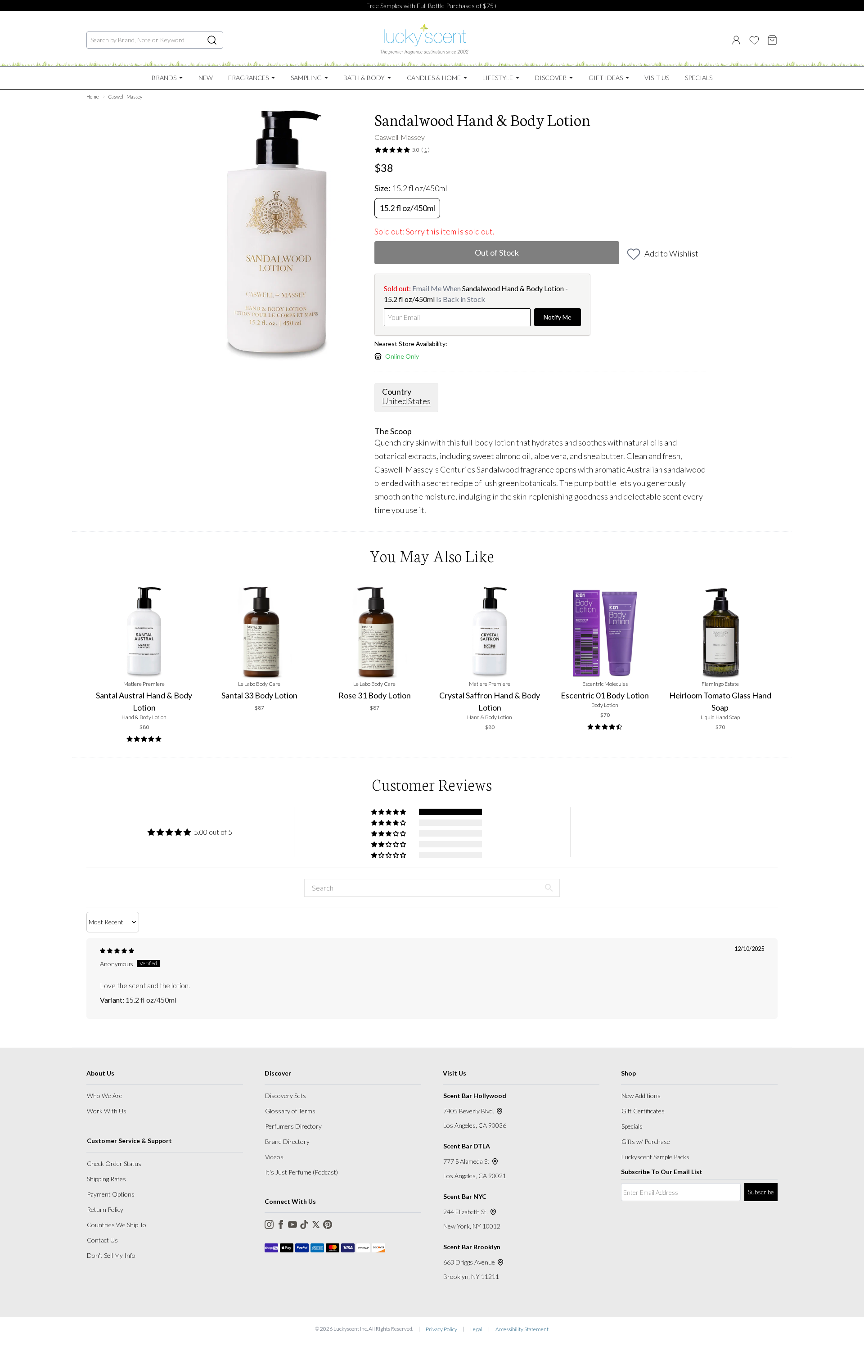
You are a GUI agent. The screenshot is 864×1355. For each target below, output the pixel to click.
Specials (632, 1126)
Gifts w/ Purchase (645, 1141)
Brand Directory (287, 1141)
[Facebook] (280, 1224)
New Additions (641, 1095)
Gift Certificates (643, 1111)
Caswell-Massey (399, 137)
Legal (476, 1329)
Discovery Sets (285, 1095)
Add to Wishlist (671, 253)
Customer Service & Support (129, 1140)
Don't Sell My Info (111, 1255)
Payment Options (111, 1194)
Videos (274, 1157)
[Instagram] (269, 1224)
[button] (389, 812)
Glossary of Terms (290, 1111)
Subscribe (761, 1192)
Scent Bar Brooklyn (471, 1247)
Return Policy (105, 1209)
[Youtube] (292, 1224)
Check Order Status (114, 1163)
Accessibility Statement (522, 1329)
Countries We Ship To (116, 1225)
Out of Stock (497, 252)
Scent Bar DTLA (466, 1146)
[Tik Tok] (304, 1224)
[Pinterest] (327, 1224)
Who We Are (104, 1095)
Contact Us (102, 1240)
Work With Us (106, 1111)
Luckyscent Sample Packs (655, 1157)
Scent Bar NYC (464, 1196)
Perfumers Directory (293, 1126)
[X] (315, 1224)
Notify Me (558, 317)
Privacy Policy (441, 1329)
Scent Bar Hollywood (474, 1095)
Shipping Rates (106, 1179)
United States (406, 401)
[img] (117, 950)
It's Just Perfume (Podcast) (301, 1172)
